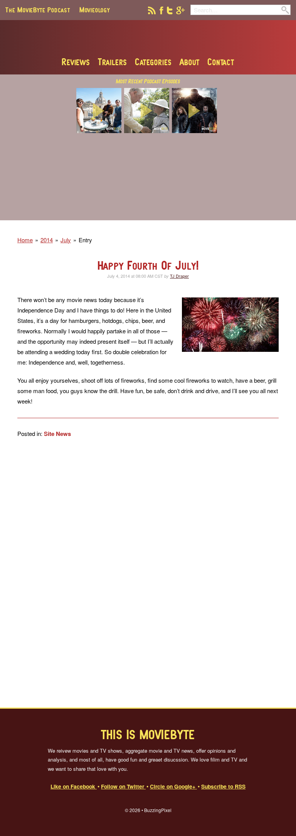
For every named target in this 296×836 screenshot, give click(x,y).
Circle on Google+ (173, 786)
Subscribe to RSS (223, 786)
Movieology (94, 10)
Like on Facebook (73, 786)
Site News (57, 433)
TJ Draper (179, 276)
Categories (153, 62)
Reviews (76, 62)
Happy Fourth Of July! (148, 265)
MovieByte (148, 38)
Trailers (112, 62)
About (190, 62)
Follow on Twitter (123, 786)
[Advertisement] (148, 181)
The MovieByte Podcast (37, 10)
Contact (220, 62)
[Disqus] (148, 572)
